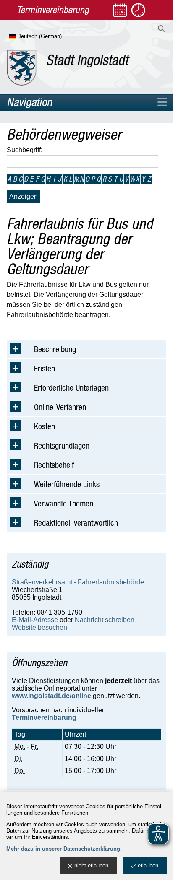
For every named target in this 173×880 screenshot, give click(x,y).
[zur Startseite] (68, 68)
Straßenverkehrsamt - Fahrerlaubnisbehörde (78, 582)
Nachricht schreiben (104, 619)
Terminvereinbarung (44, 717)
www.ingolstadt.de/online (51, 695)
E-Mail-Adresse (35, 619)
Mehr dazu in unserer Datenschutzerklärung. (64, 849)
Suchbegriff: (24, 149)
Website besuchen (39, 627)
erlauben (148, 865)
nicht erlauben (91, 865)
